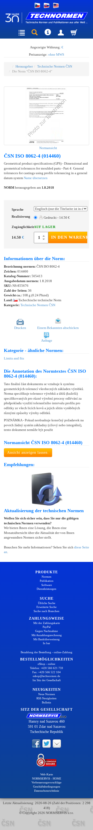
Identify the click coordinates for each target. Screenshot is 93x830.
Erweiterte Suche (46, 606)
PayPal (47, 626)
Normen (46, 576)
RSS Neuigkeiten (46, 698)
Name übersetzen (36, 178)
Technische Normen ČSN (54, 66)
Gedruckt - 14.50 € (56, 217)
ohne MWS (56, 54)
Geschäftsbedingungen (46, 786)
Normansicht (47, 148)
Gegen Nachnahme (46, 631)
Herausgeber (24, 66)
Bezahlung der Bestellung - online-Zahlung (46, 652)
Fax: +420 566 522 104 (46, 672)
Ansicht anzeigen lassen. (28, 452)
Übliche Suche (46, 603)
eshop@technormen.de (46, 676)
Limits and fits (14, 358)
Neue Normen (46, 694)
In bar (46, 643)
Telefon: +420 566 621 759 (46, 668)
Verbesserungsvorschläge (46, 782)
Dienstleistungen (46, 588)
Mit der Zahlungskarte (46, 623)
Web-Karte (46, 774)
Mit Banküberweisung (46, 639)
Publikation (46, 580)
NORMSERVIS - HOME (46, 778)
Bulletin (46, 702)
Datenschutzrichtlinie (46, 790)
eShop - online (46, 663)
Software (46, 584)
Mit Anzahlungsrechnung (47, 635)
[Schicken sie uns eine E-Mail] (57, 743)
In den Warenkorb (69, 237)
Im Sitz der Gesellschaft (47, 680)
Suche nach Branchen (46, 611)
